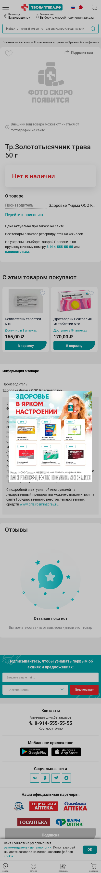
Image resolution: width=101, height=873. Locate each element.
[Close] (86, 396)
